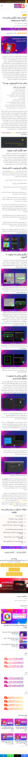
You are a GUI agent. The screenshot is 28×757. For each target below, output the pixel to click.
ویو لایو (14, 504)
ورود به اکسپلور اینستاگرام (14, 574)
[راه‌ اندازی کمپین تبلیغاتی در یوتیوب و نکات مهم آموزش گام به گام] (7, 722)
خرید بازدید (13, 132)
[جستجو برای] (26, 6)
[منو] (1, 6)
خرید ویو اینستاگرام (7, 565)
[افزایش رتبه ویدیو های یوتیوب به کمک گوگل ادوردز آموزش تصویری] (21, 722)
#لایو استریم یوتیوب (9, 552)
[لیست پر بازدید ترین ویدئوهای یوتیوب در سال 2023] (7, 736)
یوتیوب (22, 12)
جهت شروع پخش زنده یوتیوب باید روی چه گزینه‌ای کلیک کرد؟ (15, 105)
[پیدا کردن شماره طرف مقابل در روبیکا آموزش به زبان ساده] (23, 640)
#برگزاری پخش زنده (21, 552)
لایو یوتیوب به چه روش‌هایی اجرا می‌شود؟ (18, 101)
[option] (14, 585)
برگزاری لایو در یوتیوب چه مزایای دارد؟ (19, 99)
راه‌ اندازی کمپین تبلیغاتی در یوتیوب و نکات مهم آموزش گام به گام (7, 728)
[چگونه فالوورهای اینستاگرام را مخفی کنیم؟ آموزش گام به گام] (23, 634)
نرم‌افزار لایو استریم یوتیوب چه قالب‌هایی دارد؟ (17, 103)
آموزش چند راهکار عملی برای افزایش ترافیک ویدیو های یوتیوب (14, 589)
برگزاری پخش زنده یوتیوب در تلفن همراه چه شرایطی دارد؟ (15, 102)
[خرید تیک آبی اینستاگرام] (14, 547)
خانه (25, 12)
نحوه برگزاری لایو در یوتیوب (20, 90)
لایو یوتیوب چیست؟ (22, 98)
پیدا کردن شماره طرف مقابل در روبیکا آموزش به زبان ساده (11, 638)
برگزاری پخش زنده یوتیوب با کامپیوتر (18, 93)
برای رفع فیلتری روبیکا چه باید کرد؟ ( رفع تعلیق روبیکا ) (15, 626)
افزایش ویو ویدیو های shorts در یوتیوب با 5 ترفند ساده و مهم (21, 743)
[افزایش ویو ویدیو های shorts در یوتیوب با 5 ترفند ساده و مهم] (21, 736)
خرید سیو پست (14, 570)
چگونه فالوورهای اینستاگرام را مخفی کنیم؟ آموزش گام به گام (10, 632)
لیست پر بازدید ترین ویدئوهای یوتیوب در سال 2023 (7, 742)
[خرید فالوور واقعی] (14, 29)
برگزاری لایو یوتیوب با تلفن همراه (19, 92)
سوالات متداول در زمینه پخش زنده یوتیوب (17, 96)
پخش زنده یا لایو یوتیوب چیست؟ (19, 89)
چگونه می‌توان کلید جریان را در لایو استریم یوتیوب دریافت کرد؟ (15, 106)
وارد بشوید (16, 600)
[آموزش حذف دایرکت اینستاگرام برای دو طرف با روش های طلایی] (23, 646)
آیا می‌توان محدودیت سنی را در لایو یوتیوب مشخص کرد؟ (16, 108)
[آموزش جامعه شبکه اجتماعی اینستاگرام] (19, 6)
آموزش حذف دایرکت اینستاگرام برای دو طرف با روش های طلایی (9, 645)
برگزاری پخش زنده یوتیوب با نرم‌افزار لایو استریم (16, 95)
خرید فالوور (20, 500)
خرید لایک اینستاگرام (21, 565)
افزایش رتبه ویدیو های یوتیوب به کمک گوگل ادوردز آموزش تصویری (21, 728)
